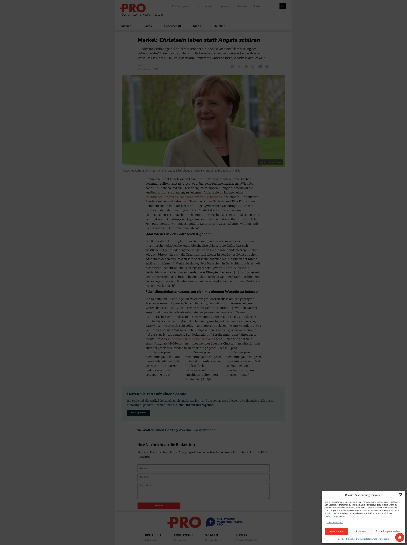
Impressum (384, 539)
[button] (400, 495)
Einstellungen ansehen (388, 531)
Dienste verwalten (335, 522)
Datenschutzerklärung (366, 539)
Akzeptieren (336, 531)
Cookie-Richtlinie (346, 539)
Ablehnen (361, 531)
